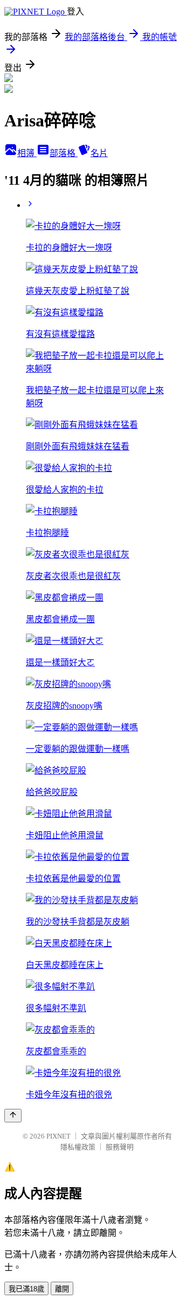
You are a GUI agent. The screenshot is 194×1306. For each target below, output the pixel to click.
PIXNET (58, 1136)
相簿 (27, 153)
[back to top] (13, 1115)
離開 (62, 1289)
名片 (99, 153)
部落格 (64, 153)
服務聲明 (120, 1147)
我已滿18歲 (26, 1289)
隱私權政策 (77, 1147)
